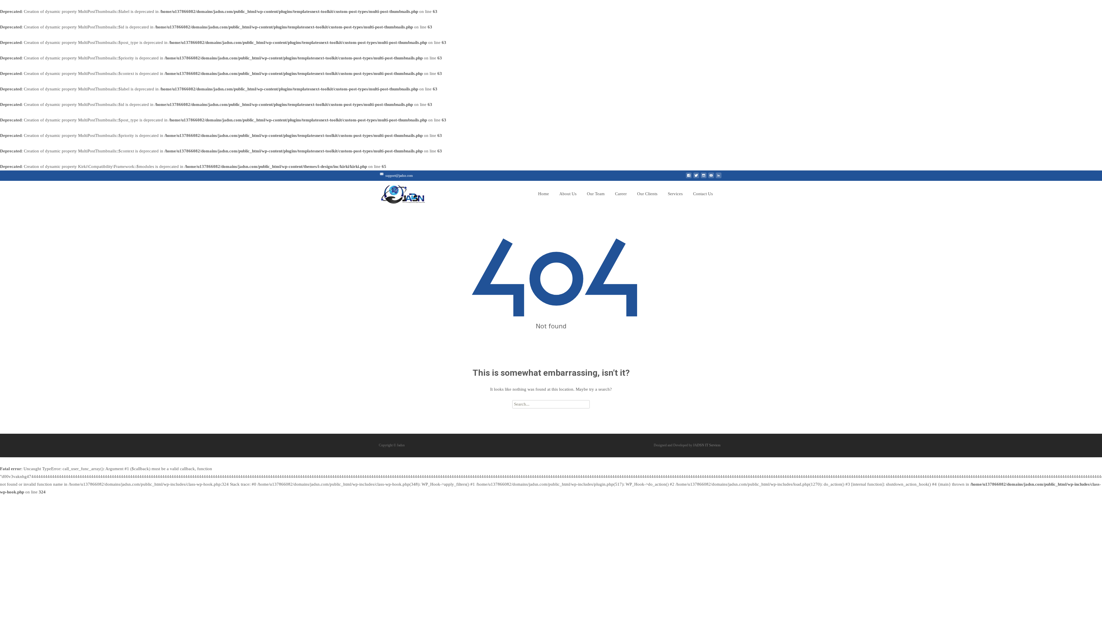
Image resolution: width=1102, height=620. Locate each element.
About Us (568, 193)
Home (543, 193)
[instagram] (704, 177)
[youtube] (711, 177)
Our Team (596, 193)
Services (675, 193)
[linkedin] (718, 177)
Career (621, 193)
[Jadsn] (414, 192)
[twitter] (696, 177)
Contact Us (703, 193)
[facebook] (689, 177)
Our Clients (647, 193)
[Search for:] (551, 404)
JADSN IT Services (707, 445)
